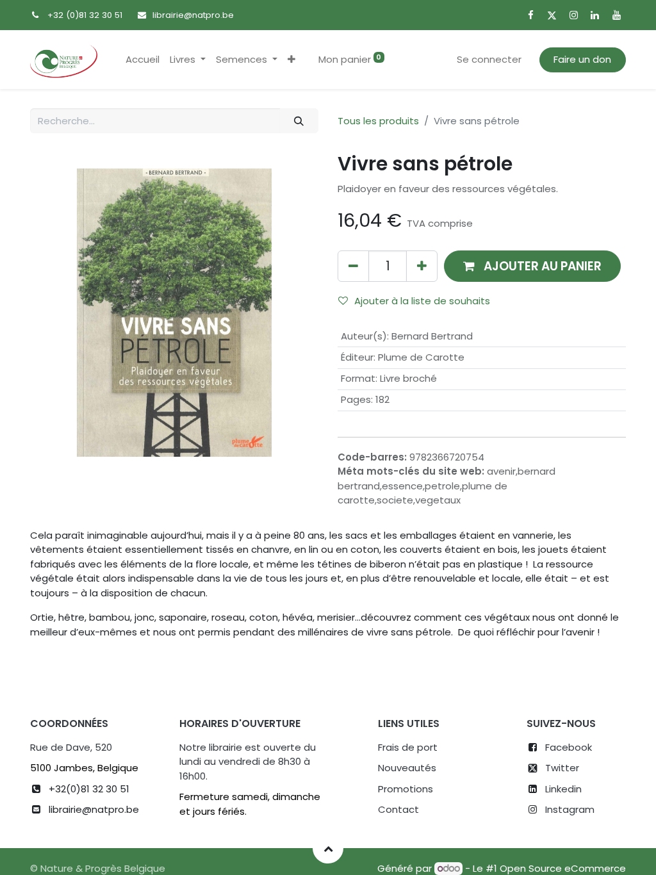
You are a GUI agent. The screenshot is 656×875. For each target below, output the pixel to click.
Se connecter (489, 59)
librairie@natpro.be (193, 15)
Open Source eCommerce (563, 868)
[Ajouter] (422, 266)
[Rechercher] (299, 120)
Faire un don (582, 59)
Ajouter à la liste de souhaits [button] (422, 300)
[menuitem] (142, 60)
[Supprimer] (353, 266)
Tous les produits (378, 120)
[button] (291, 60)
